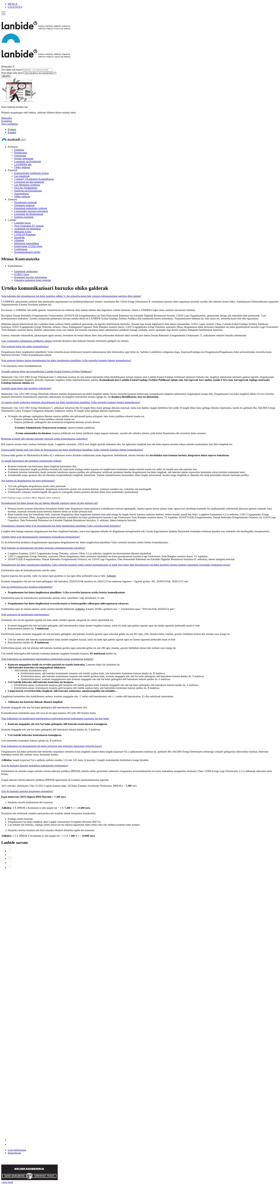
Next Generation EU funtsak (29, 225)
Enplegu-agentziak (23, 217)
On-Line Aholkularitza (25, 187)
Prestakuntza (20, 152)
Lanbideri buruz (22, 222)
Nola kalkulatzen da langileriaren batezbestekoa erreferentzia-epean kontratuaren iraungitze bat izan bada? (55, 718)
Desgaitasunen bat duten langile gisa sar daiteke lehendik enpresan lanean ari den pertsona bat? (49, 503)
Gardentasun (20, 249)
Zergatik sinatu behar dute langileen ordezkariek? (26, 388)
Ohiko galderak (22, 167)
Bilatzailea (6, 66)
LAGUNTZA (15, 7)
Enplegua (19, 149)
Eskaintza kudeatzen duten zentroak (32, 280)
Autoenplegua (21, 193)
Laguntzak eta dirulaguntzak (28, 214)
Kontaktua (6, 121)
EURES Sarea (21, 274)
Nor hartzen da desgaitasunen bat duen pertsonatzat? (28, 480)
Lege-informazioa (17, 1150)
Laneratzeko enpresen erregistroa (31, 211)
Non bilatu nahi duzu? (12, 72)
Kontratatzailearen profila (27, 252)
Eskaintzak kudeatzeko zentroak (30, 208)
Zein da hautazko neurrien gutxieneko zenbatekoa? (27, 791)
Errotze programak (23, 158)
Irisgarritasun (14, 1153)
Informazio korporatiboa (26, 243)
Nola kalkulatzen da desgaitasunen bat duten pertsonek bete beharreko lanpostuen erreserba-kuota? (51, 746)
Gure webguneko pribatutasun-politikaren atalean (26, 341)
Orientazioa (20, 155)
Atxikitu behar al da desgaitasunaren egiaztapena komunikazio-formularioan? (40, 536)
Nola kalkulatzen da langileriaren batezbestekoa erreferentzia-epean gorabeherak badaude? (47, 659)
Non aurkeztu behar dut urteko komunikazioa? (25, 346)
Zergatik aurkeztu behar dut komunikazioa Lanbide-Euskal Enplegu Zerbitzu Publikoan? (46, 371)
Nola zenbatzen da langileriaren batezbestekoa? (25, 614)
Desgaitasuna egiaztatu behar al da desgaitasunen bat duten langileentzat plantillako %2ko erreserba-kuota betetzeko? (61, 525)
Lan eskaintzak (22, 176)
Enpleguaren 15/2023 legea (28, 246)
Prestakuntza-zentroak (25, 202)
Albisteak (19, 240)
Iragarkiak (19, 237)
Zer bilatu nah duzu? (11, 69)
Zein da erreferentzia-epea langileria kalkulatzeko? (27, 587)
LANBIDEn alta (22, 164)
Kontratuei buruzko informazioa (30, 277)
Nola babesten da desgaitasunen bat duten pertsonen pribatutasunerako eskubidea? (43, 548)
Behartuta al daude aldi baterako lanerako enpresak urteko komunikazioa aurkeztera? (44, 438)
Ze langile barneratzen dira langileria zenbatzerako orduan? (31, 460)
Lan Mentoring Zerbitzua (27, 184)
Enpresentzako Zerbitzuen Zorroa (31, 173)
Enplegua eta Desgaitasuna (28, 190)
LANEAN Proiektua (25, 234)
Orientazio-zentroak (24, 205)
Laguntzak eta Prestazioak (27, 161)
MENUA (13, 4)
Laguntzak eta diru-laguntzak (29, 181)
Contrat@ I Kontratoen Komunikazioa (34, 179)
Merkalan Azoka (22, 231)
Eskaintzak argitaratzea (26, 271)
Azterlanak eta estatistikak (27, 228)
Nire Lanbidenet (9, 123)
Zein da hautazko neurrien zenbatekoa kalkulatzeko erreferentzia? (34, 765)
